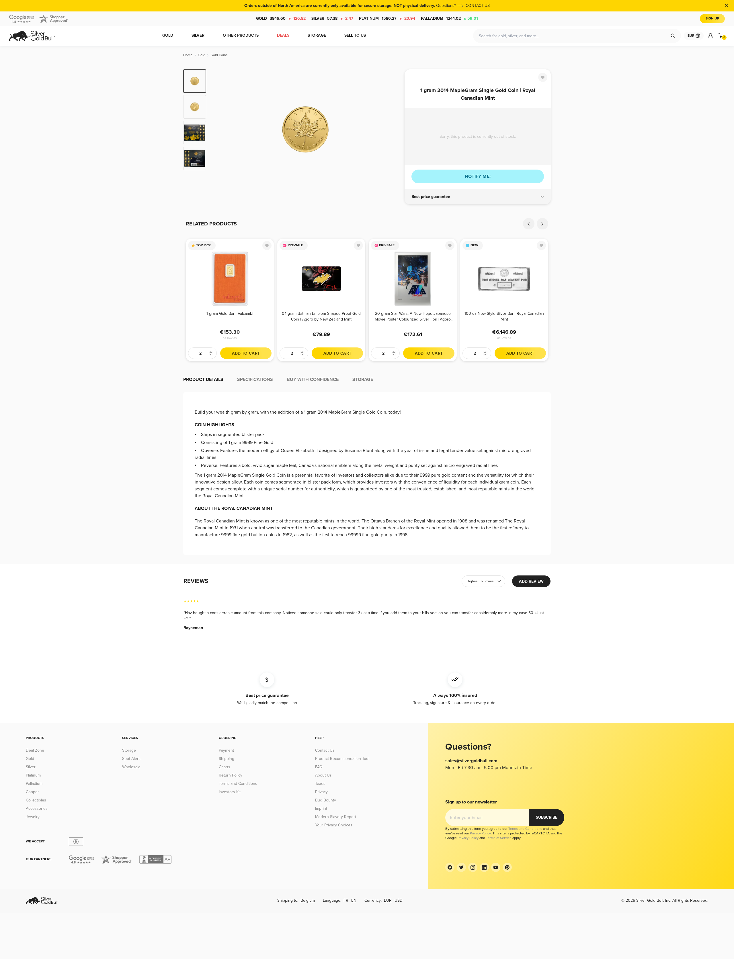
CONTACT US (478, 5)
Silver (332, 18)
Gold (281, 18)
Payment (226, 750)
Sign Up (712, 18)
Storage (129, 750)
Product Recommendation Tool (342, 758)
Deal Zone (35, 750)
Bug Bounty (325, 800)
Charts (224, 767)
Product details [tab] (203, 379)
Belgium (307, 900)
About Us (323, 775)
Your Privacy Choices (333, 825)
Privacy (321, 791)
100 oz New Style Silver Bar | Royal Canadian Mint (504, 316)
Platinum (387, 18)
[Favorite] (542, 77)
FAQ (319, 767)
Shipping (226, 758)
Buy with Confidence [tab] (313, 379)
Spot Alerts (132, 758)
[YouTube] (495, 867)
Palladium (449, 18)
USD (399, 900)
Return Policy (230, 775)
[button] (477, 197)
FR (345, 900)
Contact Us (325, 750)
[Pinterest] (507, 867)
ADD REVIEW (531, 581)
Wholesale (131, 767)
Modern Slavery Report (335, 816)
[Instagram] (472, 867)
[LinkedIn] (484, 867)
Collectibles (36, 800)
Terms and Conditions (238, 783)
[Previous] (219, 129)
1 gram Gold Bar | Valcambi (229, 313)
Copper (32, 791)
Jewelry (33, 816)
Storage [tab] (362, 379)
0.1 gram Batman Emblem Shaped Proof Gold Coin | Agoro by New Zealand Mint (321, 316)
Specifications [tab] (255, 379)
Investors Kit (230, 791)
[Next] (391, 129)
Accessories (37, 808)
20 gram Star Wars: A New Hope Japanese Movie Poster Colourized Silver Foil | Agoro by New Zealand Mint (413, 316)
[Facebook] (449, 867)
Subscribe (546, 817)
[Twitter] (461, 867)
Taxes (320, 783)
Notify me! (478, 176)
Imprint (321, 808)
